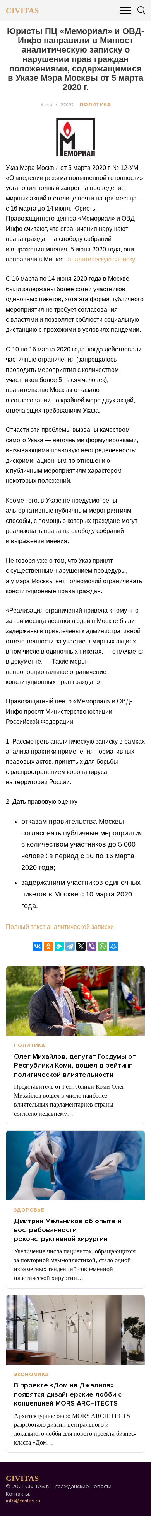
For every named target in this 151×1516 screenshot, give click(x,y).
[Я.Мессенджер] (59, 946)
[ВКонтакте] (37, 946)
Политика (95, 105)
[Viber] (91, 946)
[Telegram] (70, 946)
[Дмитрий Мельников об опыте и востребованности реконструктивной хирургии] (75, 1165)
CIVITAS (22, 10)
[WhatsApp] (102, 946)
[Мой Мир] (113, 946)
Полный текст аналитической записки (60, 927)
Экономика (31, 1375)
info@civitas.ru (23, 1500)
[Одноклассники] (48, 946)
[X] (81, 946)
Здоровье (29, 1210)
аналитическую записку (101, 259)
